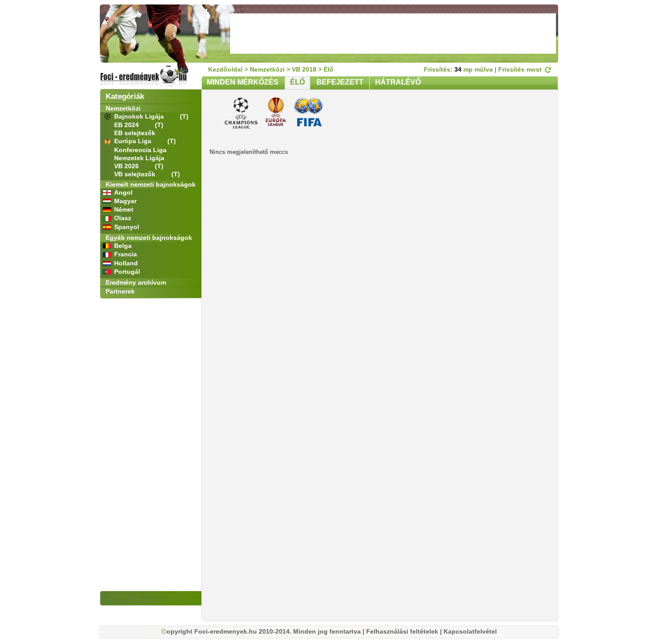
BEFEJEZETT (339, 82)
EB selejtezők (134, 132)
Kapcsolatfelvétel (470, 631)
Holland (126, 263)
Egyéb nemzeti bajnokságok (149, 237)
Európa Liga (133, 141)
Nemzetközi (123, 108)
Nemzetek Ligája (139, 158)
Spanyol (126, 226)
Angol (123, 192)
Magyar (125, 200)
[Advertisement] (393, 33)
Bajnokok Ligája (140, 116)
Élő (328, 69)
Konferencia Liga (140, 149)
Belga (123, 245)
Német (123, 209)
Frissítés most (520, 69)
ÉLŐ (297, 82)
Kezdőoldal (225, 69)
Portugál (127, 271)
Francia (125, 254)
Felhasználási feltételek (402, 631)
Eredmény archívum (136, 282)
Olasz (122, 217)
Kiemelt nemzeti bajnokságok (151, 184)
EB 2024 (127, 124)
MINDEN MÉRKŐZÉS (242, 82)
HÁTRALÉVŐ (398, 82)
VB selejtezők (135, 174)
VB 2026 (127, 166)
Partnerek (120, 291)
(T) (184, 116)
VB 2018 (304, 69)
